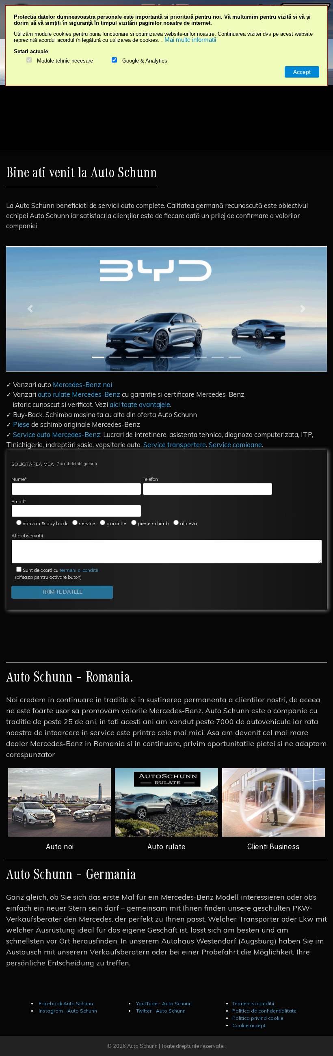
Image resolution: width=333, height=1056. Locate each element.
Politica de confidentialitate (264, 1011)
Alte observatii (27, 535)
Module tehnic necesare (65, 61)
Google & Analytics (144, 61)
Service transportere (174, 444)
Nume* (19, 479)
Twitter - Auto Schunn (160, 1011)
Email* (18, 501)
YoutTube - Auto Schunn (163, 1003)
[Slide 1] (98, 357)
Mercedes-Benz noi (82, 384)
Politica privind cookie (257, 1018)
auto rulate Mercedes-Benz (79, 394)
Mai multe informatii (190, 39)
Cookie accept (249, 1025)
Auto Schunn (142, 1046)
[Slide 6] (183, 357)
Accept (302, 72)
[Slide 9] (235, 357)
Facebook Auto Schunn (65, 1003)
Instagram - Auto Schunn (67, 1011)
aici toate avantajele (140, 404)
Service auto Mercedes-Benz (56, 434)
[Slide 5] (166, 357)
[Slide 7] (201, 357)
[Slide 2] (115, 357)
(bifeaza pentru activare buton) (54, 573)
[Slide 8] (218, 357)
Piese (21, 424)
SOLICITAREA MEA (54, 464)
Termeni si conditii (253, 1003)
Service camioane (235, 444)
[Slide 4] (149, 357)
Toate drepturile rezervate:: (193, 1046)
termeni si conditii (60, 570)
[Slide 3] (132, 357)
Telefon (150, 479)
